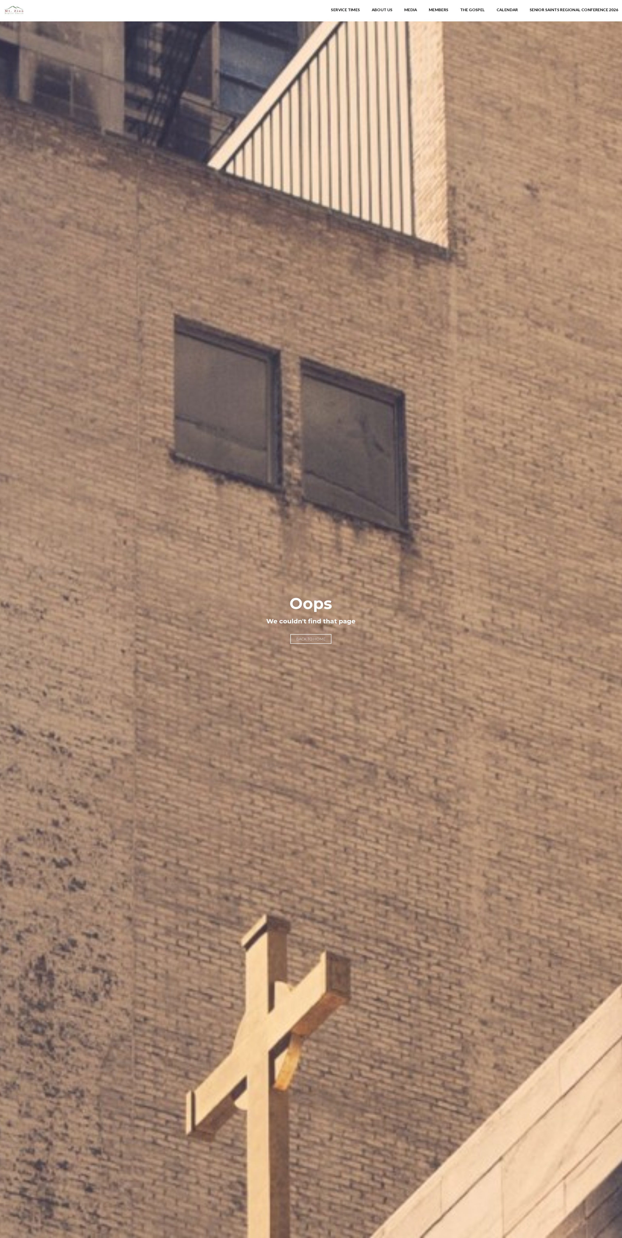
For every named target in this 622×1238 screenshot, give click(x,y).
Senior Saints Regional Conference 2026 (574, 10)
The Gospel (472, 10)
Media (410, 10)
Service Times (345, 10)
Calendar (507, 10)
